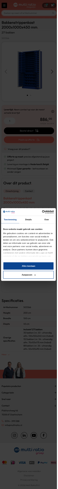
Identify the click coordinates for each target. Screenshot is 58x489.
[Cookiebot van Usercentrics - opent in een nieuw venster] (42, 212)
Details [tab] (28, 219)
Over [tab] (46, 219)
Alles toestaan (28, 266)
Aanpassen (27, 275)
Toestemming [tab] (10, 219)
